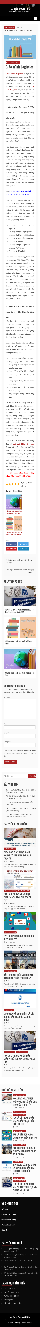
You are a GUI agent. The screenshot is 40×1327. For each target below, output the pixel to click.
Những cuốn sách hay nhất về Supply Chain (19, 642)
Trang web (8, 742)
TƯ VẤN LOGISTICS (10, 848)
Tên (6, 724)
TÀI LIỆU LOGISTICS (20, 8)
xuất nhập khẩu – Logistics (23, 444)
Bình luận (7, 697)
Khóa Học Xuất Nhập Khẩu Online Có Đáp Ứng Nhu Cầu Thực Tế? (17, 855)
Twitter (24, 544)
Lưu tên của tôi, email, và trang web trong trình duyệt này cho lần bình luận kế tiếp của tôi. (20, 753)
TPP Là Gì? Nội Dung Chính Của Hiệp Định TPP (19, 937)
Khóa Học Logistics (24, 191)
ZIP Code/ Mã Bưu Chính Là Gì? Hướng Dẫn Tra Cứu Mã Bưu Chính (19, 1017)
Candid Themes (26, 1323)
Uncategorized (8, 1010)
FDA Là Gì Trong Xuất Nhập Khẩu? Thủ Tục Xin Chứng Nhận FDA (19, 610)
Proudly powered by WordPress (17, 1320)
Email (6, 733)
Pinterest (12, 549)
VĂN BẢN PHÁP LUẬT (12, 1303)
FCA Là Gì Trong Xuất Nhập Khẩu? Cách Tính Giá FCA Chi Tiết (18, 897)
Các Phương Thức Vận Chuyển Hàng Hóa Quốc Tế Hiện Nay (19, 976)
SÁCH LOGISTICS (13, 63)
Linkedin (24, 549)
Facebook (12, 544)
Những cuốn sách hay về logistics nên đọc (19, 673)
